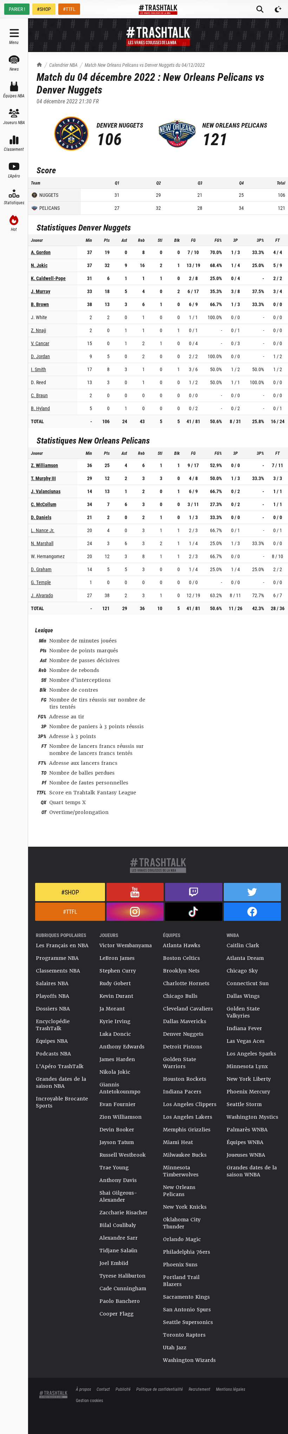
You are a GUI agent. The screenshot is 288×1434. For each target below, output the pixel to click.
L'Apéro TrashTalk (60, 1066)
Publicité (123, 1389)
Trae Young (114, 1167)
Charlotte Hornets (186, 983)
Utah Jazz (174, 1347)
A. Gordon (41, 252)
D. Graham (41, 569)
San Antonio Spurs (187, 1309)
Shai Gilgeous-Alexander (118, 1196)
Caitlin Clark (243, 945)
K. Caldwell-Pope (48, 278)
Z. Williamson (44, 465)
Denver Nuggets (183, 1034)
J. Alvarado (42, 595)
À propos (83, 1389)
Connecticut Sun (248, 983)
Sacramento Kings (186, 1297)
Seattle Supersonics (188, 1322)
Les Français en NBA (62, 945)
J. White (39, 317)
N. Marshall (42, 543)
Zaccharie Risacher (123, 1212)
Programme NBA (57, 958)
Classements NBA (58, 971)
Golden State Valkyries (243, 1012)
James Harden (117, 1059)
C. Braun (39, 395)
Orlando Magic (182, 1239)
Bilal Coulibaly (117, 1225)
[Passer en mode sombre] (278, 9)
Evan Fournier (117, 1104)
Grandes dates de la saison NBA (61, 1082)
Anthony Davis (118, 1180)
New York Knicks (185, 1207)
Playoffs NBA (52, 996)
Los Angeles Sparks (251, 1054)
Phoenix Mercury (248, 1092)
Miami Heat (178, 1142)
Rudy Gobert (115, 983)
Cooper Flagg (116, 1314)
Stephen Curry (117, 971)
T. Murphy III (43, 478)
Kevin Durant (116, 996)
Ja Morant (112, 1009)
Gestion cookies (89, 1400)
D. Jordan (40, 356)
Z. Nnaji (38, 330)
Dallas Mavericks (184, 1021)
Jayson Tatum (116, 1142)
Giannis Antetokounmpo (119, 1088)
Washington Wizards (189, 1360)
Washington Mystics (252, 1117)
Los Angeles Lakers (187, 1117)
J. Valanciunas (45, 491)
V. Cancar (40, 343)
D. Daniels (41, 517)
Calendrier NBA (63, 65)
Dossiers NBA (53, 1009)
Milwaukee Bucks (185, 1155)
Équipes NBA (52, 1041)
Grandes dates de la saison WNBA (252, 1171)
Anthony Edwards (121, 1047)
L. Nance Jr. (42, 530)
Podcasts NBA (53, 1054)
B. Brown (40, 304)
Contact (103, 1389)
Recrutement (199, 1389)
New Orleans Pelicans (179, 1190)
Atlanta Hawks (181, 945)
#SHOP (44, 9)
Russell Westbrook (122, 1155)
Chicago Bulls (180, 996)
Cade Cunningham (122, 1288)
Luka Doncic (115, 1034)
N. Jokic (39, 265)
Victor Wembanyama (125, 945)
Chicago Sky (242, 971)
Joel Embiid (113, 1263)
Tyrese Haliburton (122, 1276)
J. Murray (40, 291)
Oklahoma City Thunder (182, 1223)
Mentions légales (230, 1389)
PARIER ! (17, 9)
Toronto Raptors (184, 1335)
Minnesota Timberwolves (180, 1171)
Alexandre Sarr (118, 1238)
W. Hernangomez (48, 556)
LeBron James (117, 958)
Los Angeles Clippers (189, 1104)
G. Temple (41, 582)
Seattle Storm (244, 1104)
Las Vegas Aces (245, 1041)
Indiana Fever (244, 1028)
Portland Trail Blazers (181, 1280)
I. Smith (38, 369)
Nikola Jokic (114, 1072)
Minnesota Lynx (247, 1066)
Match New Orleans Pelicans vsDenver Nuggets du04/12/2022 (145, 65)
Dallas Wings (243, 996)
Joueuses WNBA (246, 1155)
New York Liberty (249, 1079)
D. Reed (38, 382)
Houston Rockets (184, 1079)
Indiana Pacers (182, 1092)
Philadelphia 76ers (186, 1252)
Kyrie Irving (114, 1021)
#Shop (70, 892)
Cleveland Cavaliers (188, 1009)
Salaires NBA (52, 983)
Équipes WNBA (245, 1142)
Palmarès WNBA (247, 1129)
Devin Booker (116, 1129)
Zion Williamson (120, 1117)
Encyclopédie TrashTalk (53, 1025)
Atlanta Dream (245, 958)
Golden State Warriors (179, 1063)
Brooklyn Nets (181, 971)
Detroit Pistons (182, 1047)
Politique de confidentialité (159, 1389)
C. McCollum (43, 504)
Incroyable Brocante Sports (62, 1102)
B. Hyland (40, 408)
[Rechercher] (259, 9)
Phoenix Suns (180, 1264)
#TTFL (69, 9)
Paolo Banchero (119, 1301)
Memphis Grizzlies (186, 1129)
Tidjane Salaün (118, 1250)
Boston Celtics (181, 958)
